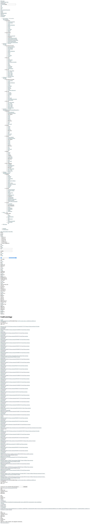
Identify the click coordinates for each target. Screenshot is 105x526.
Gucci (9, 181)
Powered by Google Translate (6, 509)
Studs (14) (2, 308)
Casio (9, 23)
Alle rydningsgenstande (11, 220)
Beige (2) (2, 295)
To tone (9, 135)
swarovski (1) (3, 289)
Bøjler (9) (2, 306)
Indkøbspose (2, 3)
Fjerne (3, 271)
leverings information (9, 508)
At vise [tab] (1, 500)
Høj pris (34, 320)
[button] (52, 5)
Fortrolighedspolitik (16, 502)
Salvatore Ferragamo (12, 184)
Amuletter (10, 164)
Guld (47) (2, 313)
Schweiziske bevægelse (12, 99)
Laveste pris (22, 320)
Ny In (18, 320)
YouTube (15, 487)
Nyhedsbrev (5, 502)
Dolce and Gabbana (11, 180)
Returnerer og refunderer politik (19, 508)
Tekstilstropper (10, 198)
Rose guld (10, 98)
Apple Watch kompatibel (12, 201)
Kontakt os (2, 508)
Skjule (1, 235)
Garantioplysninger (43, 508)
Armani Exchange (11, 21)
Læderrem (10, 67)
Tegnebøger (10, 208)
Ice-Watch (10, 29)
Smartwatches (10, 68)
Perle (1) (2, 287)
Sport (9, 58)
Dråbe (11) (2, 307)
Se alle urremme (11, 194)
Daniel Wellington (11, 25)
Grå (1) (1, 296)
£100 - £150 (10, 72)
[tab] (52, 233)
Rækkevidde (2, 320)
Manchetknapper (11, 165)
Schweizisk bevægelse (12, 62)
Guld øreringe (5, 229)
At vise (1, 233)
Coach (9, 179)
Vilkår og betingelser (29, 508)
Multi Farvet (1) (3, 300)
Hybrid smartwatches (12, 41)
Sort (8, 147)
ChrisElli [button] (3, 4)
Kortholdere (10, 209)
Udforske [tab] (2, 503)
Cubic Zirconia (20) (4, 284)
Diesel (9, 26)
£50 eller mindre (11, 70)
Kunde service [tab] (3, 506)
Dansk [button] (1, 12)
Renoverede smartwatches (13, 42)
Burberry (9, 176)
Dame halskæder (11, 112)
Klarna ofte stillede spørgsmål (60, 508)
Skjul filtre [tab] (11, 231)
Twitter (8, 487)
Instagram (12, 487)
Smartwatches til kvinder (12, 39)
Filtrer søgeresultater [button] (4, 522)
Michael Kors (10, 192)
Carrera (9, 177)
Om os (1, 502)
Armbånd (9, 93)
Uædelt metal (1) (3, 279)
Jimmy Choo (10, 182)
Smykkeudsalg (10, 216)
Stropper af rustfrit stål (12, 199)
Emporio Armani (11, 190)
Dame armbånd (11, 137)
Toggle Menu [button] (3, 15)
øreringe (4, 228)
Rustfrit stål (10, 156)
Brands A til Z (3, 505)
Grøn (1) (2, 297)
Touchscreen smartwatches (13, 40)
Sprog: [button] (1, 10)
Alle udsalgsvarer (10, 218)
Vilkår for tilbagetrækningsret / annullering (74, 508)
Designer (9, 60)
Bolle (9, 175)
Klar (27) (2, 299)
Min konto (2, 1)
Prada (9, 187)
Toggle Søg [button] (6, 2)
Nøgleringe (10, 211)
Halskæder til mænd (11, 113)
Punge (9, 206)
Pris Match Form (36, 508)
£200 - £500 (10, 75)
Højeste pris (30, 320)
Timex (9, 31)
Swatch (9, 193)
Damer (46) (2, 264)
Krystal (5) (2, 286)
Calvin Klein (10, 22)
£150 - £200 (10, 74)
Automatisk (10, 66)
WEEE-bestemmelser (30, 502)
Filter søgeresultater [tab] (4, 231)
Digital (9, 65)
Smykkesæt (10, 166)
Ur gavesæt (10, 203)
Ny (19, 320)
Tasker (9, 210)
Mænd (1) (2, 266)
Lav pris (26, 320)
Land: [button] (1, 7)
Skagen (9, 30)
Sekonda (9, 88)
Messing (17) (3, 276)
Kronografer (10, 59)
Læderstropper (10, 197)
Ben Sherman (10, 47)
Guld (9, 64)
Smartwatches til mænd (12, 38)
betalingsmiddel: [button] (3, 13)
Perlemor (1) (2, 288)
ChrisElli (2, 2)
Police (9, 118)
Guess (9, 28)
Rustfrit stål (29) (3, 277)
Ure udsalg (9, 215)
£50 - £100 (10, 71)
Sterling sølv (10, 157)
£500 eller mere (11, 76)
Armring (9, 92)
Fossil (9, 27)
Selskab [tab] (1, 499)
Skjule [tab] (4, 500)
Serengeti (9, 185)
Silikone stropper (11, 200)
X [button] (0, 4)
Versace (9, 186)
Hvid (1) (2, 298)
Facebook (5, 487)
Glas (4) (2, 285)
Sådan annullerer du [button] (86, 508)
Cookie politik (23, 502)
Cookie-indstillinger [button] (37, 502)
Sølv (9, 63)
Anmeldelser (10, 502)
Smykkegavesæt (11, 204)
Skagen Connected (11, 35)
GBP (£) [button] (2, 14)
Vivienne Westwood (12, 90)
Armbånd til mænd (11, 138)
